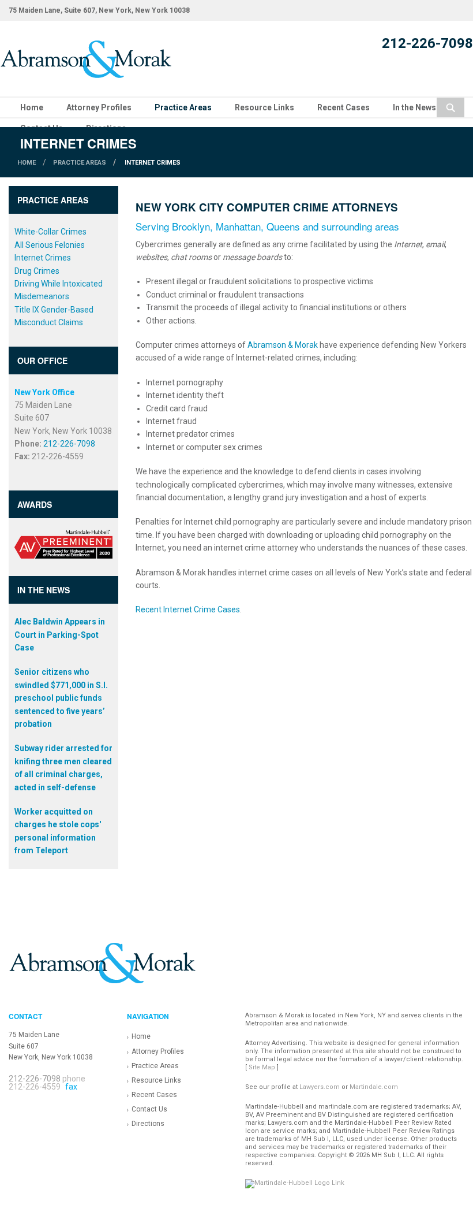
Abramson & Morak (282, 345)
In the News (414, 107)
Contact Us (149, 1109)
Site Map (262, 1067)
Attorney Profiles (99, 107)
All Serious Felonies (49, 245)
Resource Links (264, 107)
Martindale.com (374, 1087)
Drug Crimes (36, 271)
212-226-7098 (427, 43)
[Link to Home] (86, 57)
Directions (148, 1124)
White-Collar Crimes (50, 231)
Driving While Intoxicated (58, 283)
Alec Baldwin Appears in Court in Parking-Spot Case (59, 634)
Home (31, 107)
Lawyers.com (319, 1087)
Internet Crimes (42, 257)
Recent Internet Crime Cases (188, 609)
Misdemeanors (41, 296)
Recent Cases (343, 107)
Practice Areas (183, 107)
